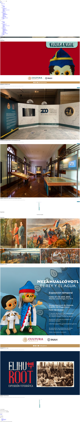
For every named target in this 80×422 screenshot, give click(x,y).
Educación (3, 17)
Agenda (3, 9)
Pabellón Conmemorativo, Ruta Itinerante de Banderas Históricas (10, 198)
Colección (3, 5)
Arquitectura (4, 13)
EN (2, 2)
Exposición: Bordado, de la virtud (6, 25)
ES (1, 2)
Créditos (2, 420)
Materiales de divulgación (5, 33)
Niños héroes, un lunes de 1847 (5, 84)
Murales (3, 15)
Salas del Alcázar (4, 16)
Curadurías (4, 21)
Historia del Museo (4, 29)
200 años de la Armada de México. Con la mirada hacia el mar (10, 140)
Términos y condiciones (4, 419)
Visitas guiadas (4, 11)
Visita (2, 7)
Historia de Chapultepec (5, 14)
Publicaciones (3, 34)
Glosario (3, 18)
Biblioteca (4, 10)
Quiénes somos (4, 12)
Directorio (3, 418)
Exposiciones (4, 24)
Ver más (78, 87)
